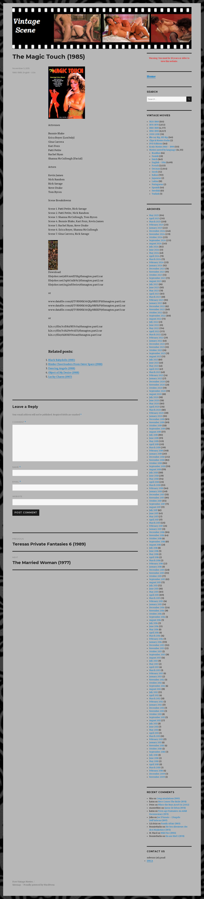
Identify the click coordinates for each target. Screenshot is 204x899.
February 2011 (156, 739)
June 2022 (154, 325)
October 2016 (155, 538)
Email (16, 482)
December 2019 (156, 419)
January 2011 (155, 742)
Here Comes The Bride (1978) (172, 801)
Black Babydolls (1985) (61, 359)
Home (151, 76)
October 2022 (155, 312)
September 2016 (157, 541)
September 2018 (157, 466)
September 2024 (157, 240)
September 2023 (157, 278)
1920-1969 (154, 121)
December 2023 (157, 268)
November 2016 (156, 535)
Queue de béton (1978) (175, 808)
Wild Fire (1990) (168, 833)
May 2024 (154, 253)
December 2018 (156, 457)
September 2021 (157, 353)
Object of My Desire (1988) (63, 372)
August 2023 (155, 281)
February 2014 (156, 639)
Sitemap (16, 885)
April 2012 (154, 695)
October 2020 (155, 388)
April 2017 (154, 519)
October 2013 (155, 651)
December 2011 (156, 708)
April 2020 (154, 406)
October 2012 (155, 683)
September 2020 (157, 391)
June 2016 (153, 551)
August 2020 (155, 394)
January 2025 (155, 228)
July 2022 (153, 322)
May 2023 (154, 290)
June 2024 (154, 250)
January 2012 (155, 705)
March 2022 (155, 334)
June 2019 (153, 438)
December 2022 (157, 306)
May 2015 (153, 592)
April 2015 (154, 595)
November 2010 (156, 745)
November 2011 (156, 711)
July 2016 (153, 548)
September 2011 (157, 717)
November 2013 (156, 648)
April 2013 (154, 667)
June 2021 (154, 363)
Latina (155, 181)
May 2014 (153, 629)
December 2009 (157, 774)
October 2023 (155, 275)
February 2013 (156, 673)
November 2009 (157, 777)
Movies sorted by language (162, 150)
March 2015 (154, 598)
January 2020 (155, 416)
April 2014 (154, 632)
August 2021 (155, 356)
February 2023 (156, 300)
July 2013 (153, 661)
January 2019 (155, 454)
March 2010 (154, 767)
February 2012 (156, 701)
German (156, 168)
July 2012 (153, 692)
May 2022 (154, 328)
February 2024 (156, 262)
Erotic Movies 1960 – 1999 (161, 147)
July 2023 (153, 284)
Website (17, 496)
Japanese (156, 178)
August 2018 (155, 469)
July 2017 (153, 510)
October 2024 (155, 237)
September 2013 (157, 654)
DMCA (150, 861)
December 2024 (157, 231)
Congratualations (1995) (168, 798)
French (155, 165)
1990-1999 (154, 131)
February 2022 (156, 337)
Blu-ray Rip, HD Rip (158, 137)
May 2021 (154, 366)
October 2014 (155, 614)
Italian (155, 175)
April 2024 (154, 256)
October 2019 (155, 425)
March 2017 (154, 523)
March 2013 (154, 670)
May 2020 (154, 403)
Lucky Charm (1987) (60, 376)
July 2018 (153, 472)
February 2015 (156, 601)
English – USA (159, 162)
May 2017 (153, 516)
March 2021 (155, 372)
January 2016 (155, 567)
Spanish (156, 187)
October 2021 (155, 350)
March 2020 (155, 410)
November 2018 (156, 460)
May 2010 (153, 761)
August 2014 (155, 620)
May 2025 (154, 215)
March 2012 (154, 698)
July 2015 (153, 585)
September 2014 (157, 617)
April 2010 (154, 764)
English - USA (29, 72)
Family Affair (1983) (170, 823)
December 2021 (157, 344)
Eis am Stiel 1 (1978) (174, 836)
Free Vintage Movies (22, 881)
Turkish (155, 194)
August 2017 (155, 507)
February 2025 (156, 225)
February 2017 (156, 526)
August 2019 (155, 432)
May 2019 (153, 441)
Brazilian (156, 153)
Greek (155, 172)
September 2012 (157, 686)
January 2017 (155, 529)
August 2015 (155, 582)
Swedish (156, 190)
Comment (19, 422)
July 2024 (153, 246)
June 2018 (154, 476)
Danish (155, 156)
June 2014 (154, 626)
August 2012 (155, 689)
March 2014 (154, 636)
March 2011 (154, 736)
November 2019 (156, 422)
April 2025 (154, 218)
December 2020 (157, 381)
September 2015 (157, 579)
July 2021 (153, 359)
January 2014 (155, 642)
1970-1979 (153, 125)
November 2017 (156, 497)
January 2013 (155, 676)
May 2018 (153, 479)
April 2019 (154, 444)
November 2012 (156, 679)
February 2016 (156, 563)
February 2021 (156, 375)
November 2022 (157, 309)
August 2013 (155, 658)
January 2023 (155, 303)
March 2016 (154, 560)
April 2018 (154, 482)
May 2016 (153, 554)
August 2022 (155, 319)
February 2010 (156, 770)
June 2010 (154, 758)
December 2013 (156, 645)
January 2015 (155, 604)
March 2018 (154, 485)
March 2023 (155, 297)
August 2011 (155, 720)
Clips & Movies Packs (159, 140)
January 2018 (155, 491)
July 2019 (153, 435)
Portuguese (157, 184)
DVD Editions (155, 143)
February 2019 (156, 450)
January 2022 (155, 341)
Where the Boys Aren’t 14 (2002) (173, 805)
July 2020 (153, 397)
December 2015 (156, 570)
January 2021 (155, 378)
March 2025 (155, 221)
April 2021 (154, 369)
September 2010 (157, 752)
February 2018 (156, 488)
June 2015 (153, 588)
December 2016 (156, 532)
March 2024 (155, 259)
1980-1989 (17, 72)
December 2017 (156, 494)
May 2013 (153, 664)
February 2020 (156, 413)
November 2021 (156, 347)
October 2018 (155, 463)
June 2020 (154, 400)
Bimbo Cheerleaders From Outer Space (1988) (75, 364)
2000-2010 (154, 134)
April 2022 (154, 331)
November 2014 (156, 610)
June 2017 (153, 513)
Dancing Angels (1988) (61, 368)
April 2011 (154, 733)
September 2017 (157, 504)
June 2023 (154, 287)
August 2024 (155, 243)
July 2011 (153, 723)
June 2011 (153, 727)
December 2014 (156, 607)
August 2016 (155, 545)
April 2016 (154, 557)
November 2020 (157, 385)
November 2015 (156, 573)
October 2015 (155, 576)
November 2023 (157, 272)
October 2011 (155, 714)
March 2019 (154, 447)
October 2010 (155, 748)
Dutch (154, 159)
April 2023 (154, 294)
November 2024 (157, 234)
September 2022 (157, 316)
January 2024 (155, 265)
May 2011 (153, 730)
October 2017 (155, 501)
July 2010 (153, 755)
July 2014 (153, 623)
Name (16, 467)
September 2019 (157, 428)
